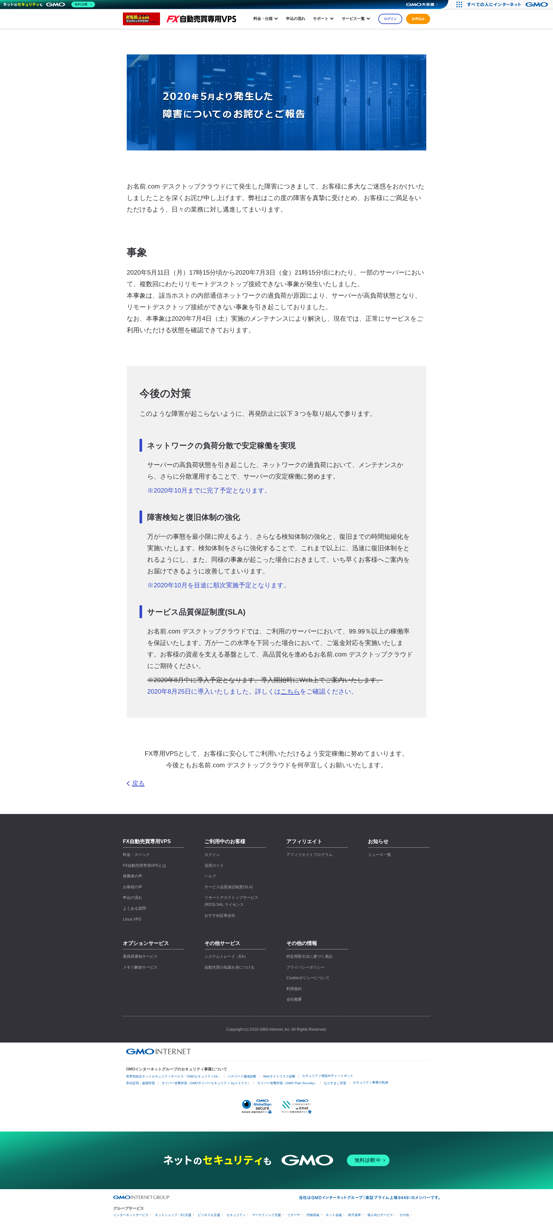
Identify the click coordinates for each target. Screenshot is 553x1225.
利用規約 (294, 989)
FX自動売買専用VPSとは (144, 865)
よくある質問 (134, 908)
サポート (320, 18)
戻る (138, 783)
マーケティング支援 (266, 1215)
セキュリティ (236, 1215)
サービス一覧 (353, 18)
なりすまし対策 (335, 1083)
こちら (290, 691)
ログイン (390, 18)
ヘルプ (210, 876)
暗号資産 (354, 1215)
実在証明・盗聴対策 (140, 1083)
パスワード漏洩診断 (242, 1076)
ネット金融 (334, 1215)
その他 (404, 1215)
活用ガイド (214, 865)
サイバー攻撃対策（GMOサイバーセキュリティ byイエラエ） (206, 1083)
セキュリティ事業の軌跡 (370, 1082)
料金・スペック (136, 854)
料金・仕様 (263, 18)
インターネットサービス (130, 1215)
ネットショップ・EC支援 (173, 1215)
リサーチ (293, 1215)
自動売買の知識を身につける (229, 967)
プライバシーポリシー (305, 967)
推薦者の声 (132, 876)
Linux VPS (132, 919)
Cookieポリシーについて (308, 978)
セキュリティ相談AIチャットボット (327, 1075)
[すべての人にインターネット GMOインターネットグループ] (508, 4)
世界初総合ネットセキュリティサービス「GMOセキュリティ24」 (173, 1076)
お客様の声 (132, 887)
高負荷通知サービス (140, 956)
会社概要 (294, 999)
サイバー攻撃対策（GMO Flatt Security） (287, 1083)
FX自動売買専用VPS (147, 841)
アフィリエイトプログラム (309, 854)
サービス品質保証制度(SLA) (228, 887)
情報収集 (313, 1215)
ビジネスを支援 (209, 1215)
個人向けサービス (380, 1215)
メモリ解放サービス (140, 967)
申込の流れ (295, 18)
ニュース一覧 (379, 854)
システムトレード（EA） (226, 956)
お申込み (418, 18)
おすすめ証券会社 (219, 915)
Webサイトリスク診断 (279, 1076)
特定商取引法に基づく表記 (309, 956)
